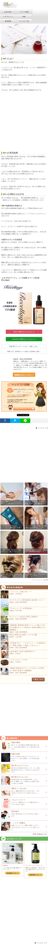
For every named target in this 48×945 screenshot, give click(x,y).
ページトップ (42, 428)
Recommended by (37, 579)
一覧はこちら (38, 679)
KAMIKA (5, 865)
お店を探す (8, 12)
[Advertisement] (24, 121)
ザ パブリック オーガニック (34, 865)
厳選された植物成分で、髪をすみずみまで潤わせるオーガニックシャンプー (35, 869)
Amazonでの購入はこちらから (23, 339)
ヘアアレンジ (8, 16)
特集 (24, 16)
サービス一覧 (24, 21)
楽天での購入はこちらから (23, 332)
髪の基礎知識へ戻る (40, 834)
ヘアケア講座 (24, 12)
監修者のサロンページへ (23, 375)
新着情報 (8, 21)
